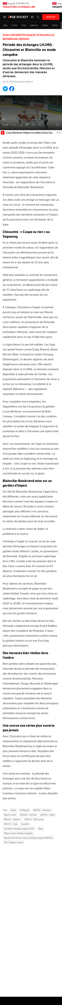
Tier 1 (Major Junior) (13, 842)
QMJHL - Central (28, 814)
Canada (25, 824)
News (13, 810)
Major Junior (10, 814)
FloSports (24, 810)
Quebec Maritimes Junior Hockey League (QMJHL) (28, 837)
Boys (40, 828)
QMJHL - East (10, 824)
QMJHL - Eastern (12, 819)
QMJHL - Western (42, 810)
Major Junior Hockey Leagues (18, 833)
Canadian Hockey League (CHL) (19, 828)
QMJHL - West (48, 814)
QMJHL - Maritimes (34, 819)
